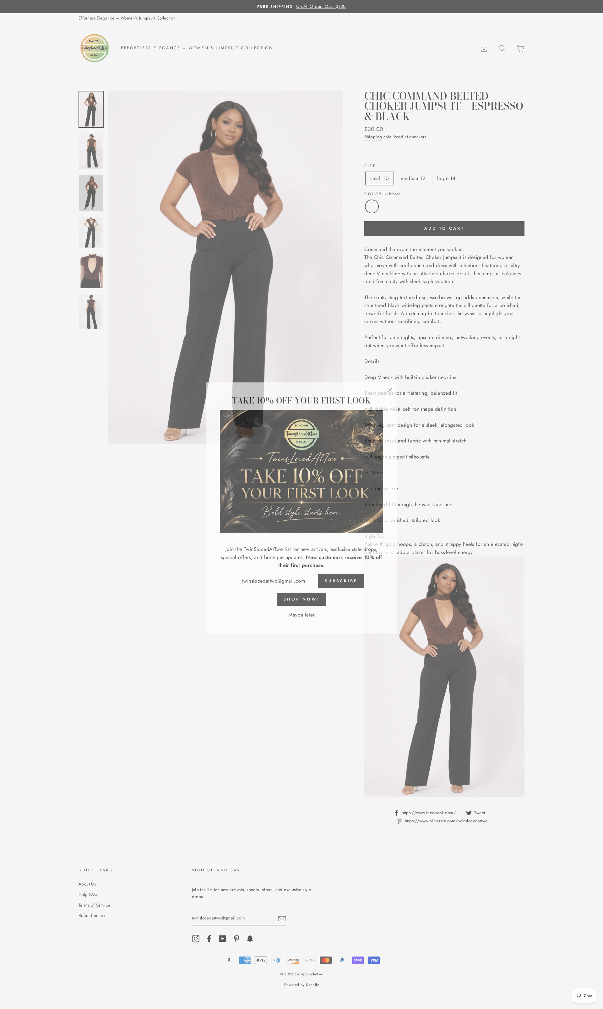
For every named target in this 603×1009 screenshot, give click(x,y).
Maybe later (301, 611)
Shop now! (301, 596)
